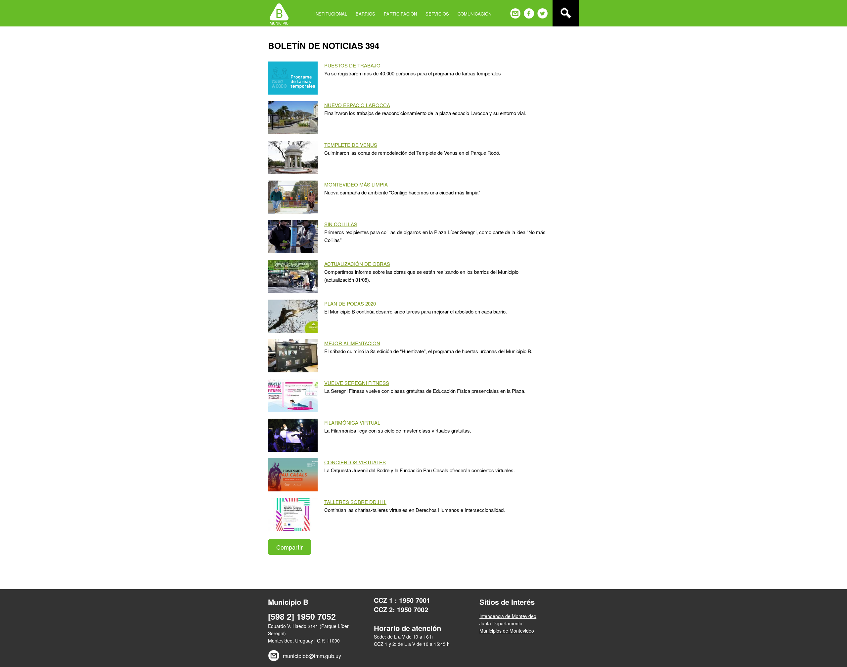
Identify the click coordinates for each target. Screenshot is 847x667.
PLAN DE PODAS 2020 (350, 303)
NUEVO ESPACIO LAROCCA (357, 105)
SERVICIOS (437, 14)
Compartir (289, 547)
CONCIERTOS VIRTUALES (355, 462)
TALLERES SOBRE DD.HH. (355, 501)
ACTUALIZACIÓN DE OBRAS (357, 263)
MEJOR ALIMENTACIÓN (352, 343)
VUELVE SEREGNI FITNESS (356, 382)
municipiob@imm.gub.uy (312, 656)
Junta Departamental (501, 623)
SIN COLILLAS (340, 224)
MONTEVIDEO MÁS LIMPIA (356, 184)
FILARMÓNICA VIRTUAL (352, 422)
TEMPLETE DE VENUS (350, 144)
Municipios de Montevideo (506, 630)
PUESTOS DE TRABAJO (352, 65)
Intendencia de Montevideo (507, 616)
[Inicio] (279, 13)
